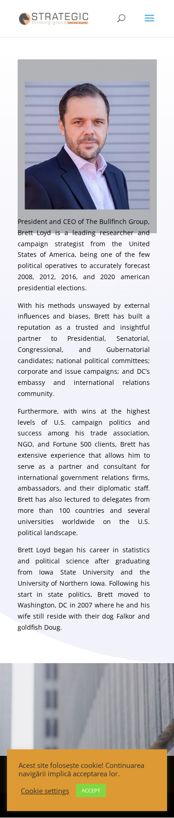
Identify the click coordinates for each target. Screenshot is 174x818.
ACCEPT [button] (91, 790)
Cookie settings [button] (45, 790)
